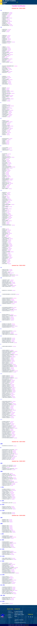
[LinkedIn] (32, 617)
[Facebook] (28, 617)
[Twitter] (30, 617)
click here (14, 298)
